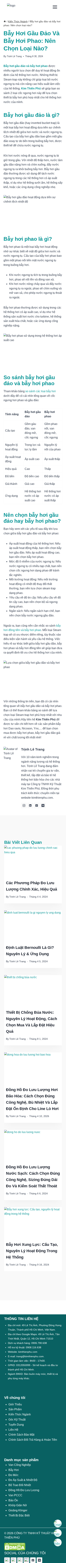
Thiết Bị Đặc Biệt (19, 1515)
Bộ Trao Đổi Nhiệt (19, 1485)
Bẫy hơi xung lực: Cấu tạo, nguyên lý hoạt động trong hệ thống (32, 1250)
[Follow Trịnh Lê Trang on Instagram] (24, 805)
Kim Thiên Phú (31, 88)
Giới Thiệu (15, 1404)
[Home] (5, 21)
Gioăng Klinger (17, 1510)
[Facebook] (7, 1560)
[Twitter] (13, 1560)
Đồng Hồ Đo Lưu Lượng (23, 1490)
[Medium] (39, 1560)
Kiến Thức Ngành (19, 1414)
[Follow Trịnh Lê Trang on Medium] (43, 805)
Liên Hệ (13, 1429)
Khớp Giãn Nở (17, 1505)
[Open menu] (55, 7)
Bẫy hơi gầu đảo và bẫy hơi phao (26, 65)
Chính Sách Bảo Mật (21, 1434)
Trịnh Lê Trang (14, 56)
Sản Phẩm (15, 1409)
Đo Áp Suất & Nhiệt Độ (22, 1479)
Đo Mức (13, 1475)
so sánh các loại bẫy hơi (40, 391)
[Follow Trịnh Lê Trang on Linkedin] (30, 805)
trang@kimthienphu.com (30, 1356)
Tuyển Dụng (16, 1424)
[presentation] (33, 862)
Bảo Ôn (13, 1500)
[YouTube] (26, 1560)
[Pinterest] (33, 1560)
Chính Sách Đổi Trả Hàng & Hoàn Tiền (32, 1439)
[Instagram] (20, 1560)
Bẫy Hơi (13, 1469)
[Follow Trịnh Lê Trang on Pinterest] (36, 805)
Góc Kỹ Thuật (17, 1419)
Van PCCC (15, 1495)
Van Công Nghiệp (19, 1464)
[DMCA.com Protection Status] (33, 1546)
